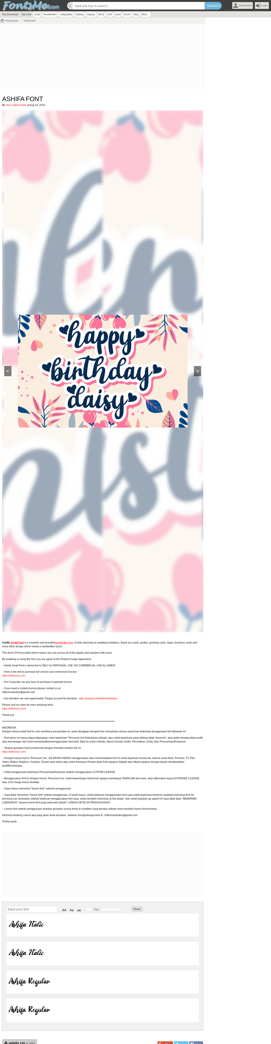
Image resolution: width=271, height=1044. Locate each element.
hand (118, 14)
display (80, 14)
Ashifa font (30, 20)
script (37, 14)
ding (135, 14)
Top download (10, 14)
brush (127, 14)
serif (109, 14)
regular (91, 14)
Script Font (17, 642)
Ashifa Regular (29, 982)
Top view (26, 14)
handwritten (50, 14)
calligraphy (66, 14)
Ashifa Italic (26, 925)
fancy (101, 14)
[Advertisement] (102, 57)
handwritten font (64, 642)
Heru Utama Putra (16, 105)
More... (145, 14)
